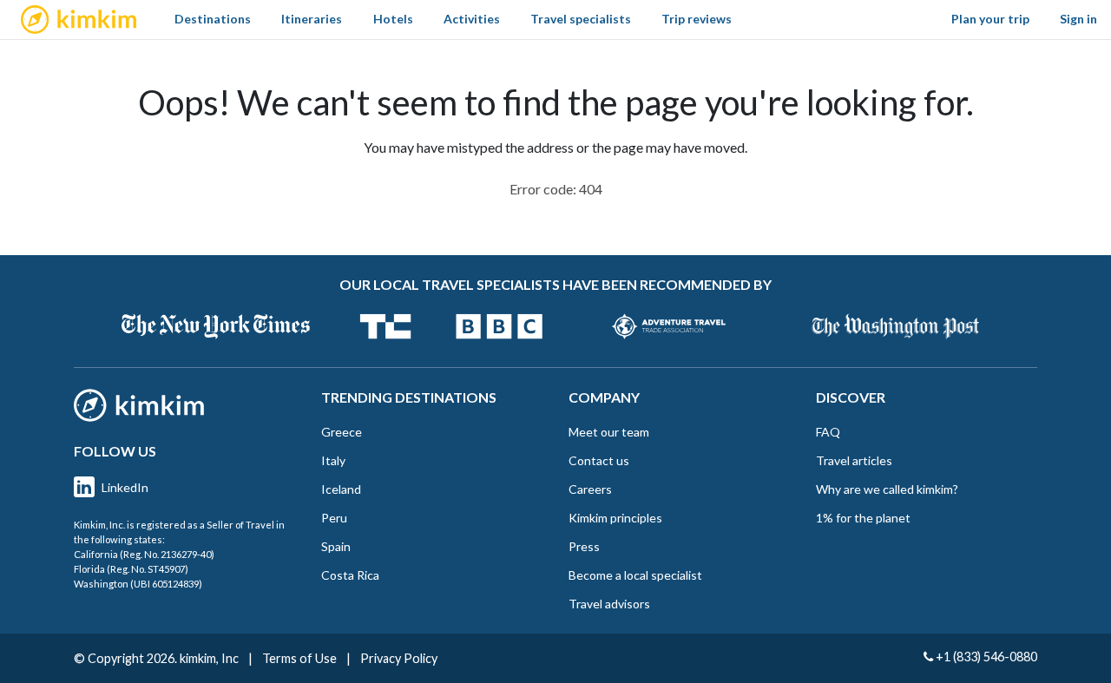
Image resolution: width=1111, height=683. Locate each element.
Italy (333, 460)
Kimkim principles (615, 517)
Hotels (393, 18)
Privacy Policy (398, 658)
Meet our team (609, 431)
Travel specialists (580, 18)
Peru (334, 517)
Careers (590, 489)
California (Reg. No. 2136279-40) (144, 554)
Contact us (599, 460)
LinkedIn (125, 487)
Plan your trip (990, 18)
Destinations (212, 18)
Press (584, 546)
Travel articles (854, 460)
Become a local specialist (635, 575)
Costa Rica (350, 575)
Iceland (341, 489)
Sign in (1078, 18)
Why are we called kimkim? (887, 489)
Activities (472, 18)
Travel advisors (609, 603)
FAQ (828, 431)
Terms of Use (299, 658)
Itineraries (311, 18)
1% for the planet (863, 517)
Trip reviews (696, 18)
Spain (336, 546)
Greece (341, 431)
